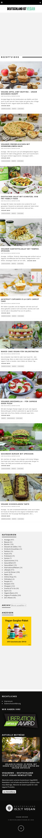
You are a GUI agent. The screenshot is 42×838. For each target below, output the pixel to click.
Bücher (6, 544)
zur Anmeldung (9, 792)
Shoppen (7, 586)
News (6, 574)
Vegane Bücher (22, 817)
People (6, 581)
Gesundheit (8, 563)
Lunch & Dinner (6, 160)
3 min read (21, 108)
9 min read (21, 315)
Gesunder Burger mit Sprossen (17, 454)
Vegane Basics (11, 418)
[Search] (40, 2)
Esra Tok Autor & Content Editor (10, 96)
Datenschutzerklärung (12, 703)
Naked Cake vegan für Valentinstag (20, 351)
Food (6, 554)
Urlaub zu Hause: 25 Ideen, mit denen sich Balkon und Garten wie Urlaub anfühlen (21, 766)
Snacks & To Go (10, 588)
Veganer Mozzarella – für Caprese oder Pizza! (19, 402)
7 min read (20, 468)
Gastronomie (9, 561)
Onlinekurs (8, 579)
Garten (6, 558)
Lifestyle (7, 570)
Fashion (7, 551)
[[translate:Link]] (5, 2)
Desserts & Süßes (6, 108)
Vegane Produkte (10, 595)
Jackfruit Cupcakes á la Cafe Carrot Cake (20, 300)
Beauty (6, 542)
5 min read (19, 418)
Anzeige (7, 540)
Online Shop (8, 577)
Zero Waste (8, 598)
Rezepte (14, 108)
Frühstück (8, 556)
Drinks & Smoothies (11, 549)
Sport (6, 591)
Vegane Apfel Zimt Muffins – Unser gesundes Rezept (19, 93)
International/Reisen (11, 567)
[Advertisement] (21, 34)
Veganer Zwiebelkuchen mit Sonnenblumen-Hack (15, 145)
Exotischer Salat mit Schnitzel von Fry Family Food (19, 198)
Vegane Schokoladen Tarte (15, 504)
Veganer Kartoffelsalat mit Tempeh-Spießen (20, 250)
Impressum (8, 701)
